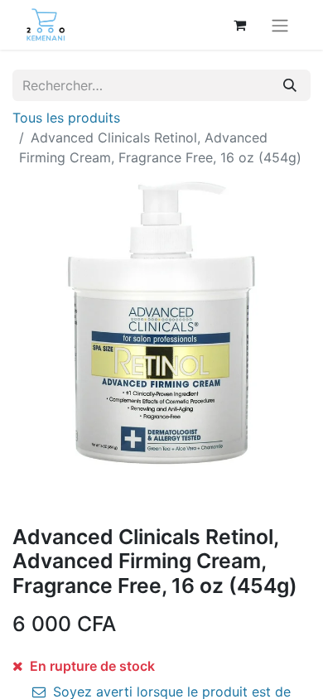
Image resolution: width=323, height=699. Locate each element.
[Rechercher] (290, 85)
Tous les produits (66, 117)
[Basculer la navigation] (280, 25)
